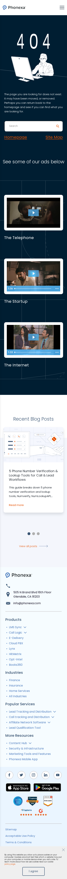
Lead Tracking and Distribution (30, 712)
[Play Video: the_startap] (33, 273)
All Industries (18, 696)
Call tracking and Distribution (29, 717)
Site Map (54, 137)
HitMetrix (15, 654)
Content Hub (18, 743)
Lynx (12, 649)
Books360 (16, 665)
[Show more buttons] (57, 288)
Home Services (19, 691)
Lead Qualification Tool (25, 728)
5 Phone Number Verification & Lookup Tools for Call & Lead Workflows (33, 475)
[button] (29, 533)
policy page (9, 864)
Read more (16, 505)
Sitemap (11, 829)
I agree (33, 871)
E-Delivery (16, 638)
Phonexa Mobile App (23, 759)
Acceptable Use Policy (20, 836)
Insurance (16, 685)
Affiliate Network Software (27, 722)
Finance (14, 680)
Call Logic (15, 632)
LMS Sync (15, 627)
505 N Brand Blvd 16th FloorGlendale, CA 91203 (32, 594)
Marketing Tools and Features (30, 754)
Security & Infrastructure (26, 748)
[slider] (33, 288)
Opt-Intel (15, 659)
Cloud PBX (16, 643)
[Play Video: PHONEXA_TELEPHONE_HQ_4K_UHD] (33, 212)
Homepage (15, 137)
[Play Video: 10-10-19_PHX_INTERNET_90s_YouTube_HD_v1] (33, 337)
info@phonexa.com (27, 603)
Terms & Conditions (18, 842)
